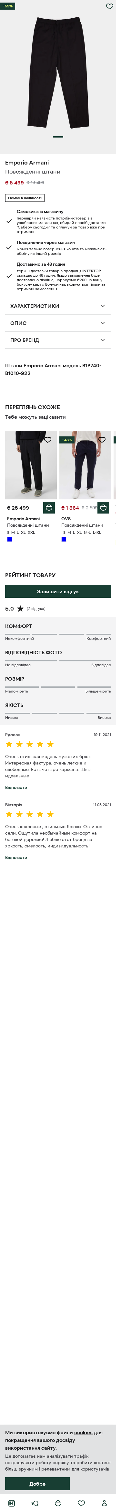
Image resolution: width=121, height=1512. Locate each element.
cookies (83, 1432)
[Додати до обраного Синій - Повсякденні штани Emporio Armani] (47, 440)
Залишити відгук (58, 591)
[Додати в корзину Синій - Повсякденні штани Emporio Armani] (49, 508)
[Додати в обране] (109, 6)
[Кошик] (58, 1503)
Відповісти (16, 787)
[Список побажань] (81, 1503)
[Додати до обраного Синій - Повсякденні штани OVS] (102, 440)
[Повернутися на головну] (11, 1503)
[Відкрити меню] (34, 1503)
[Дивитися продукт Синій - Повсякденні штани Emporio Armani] (31, 465)
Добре (37, 1483)
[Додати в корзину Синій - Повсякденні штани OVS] (103, 508)
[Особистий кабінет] (104, 1503)
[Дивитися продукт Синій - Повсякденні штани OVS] (85, 465)
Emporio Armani (27, 163)
